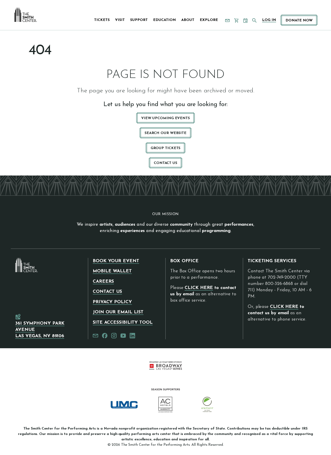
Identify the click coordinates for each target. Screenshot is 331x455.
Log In (269, 20)
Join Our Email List (118, 312)
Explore (209, 20)
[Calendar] (245, 20)
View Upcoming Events (165, 118)
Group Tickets (166, 148)
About (187, 20)
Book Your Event (116, 261)
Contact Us (165, 163)
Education (164, 20)
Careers (103, 281)
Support (139, 20)
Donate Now (299, 20)
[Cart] (236, 20)
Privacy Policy (112, 302)
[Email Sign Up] (227, 20)
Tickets (102, 20)
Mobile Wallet (112, 271)
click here (199, 288)
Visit (120, 20)
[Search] (254, 20)
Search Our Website (165, 133)
